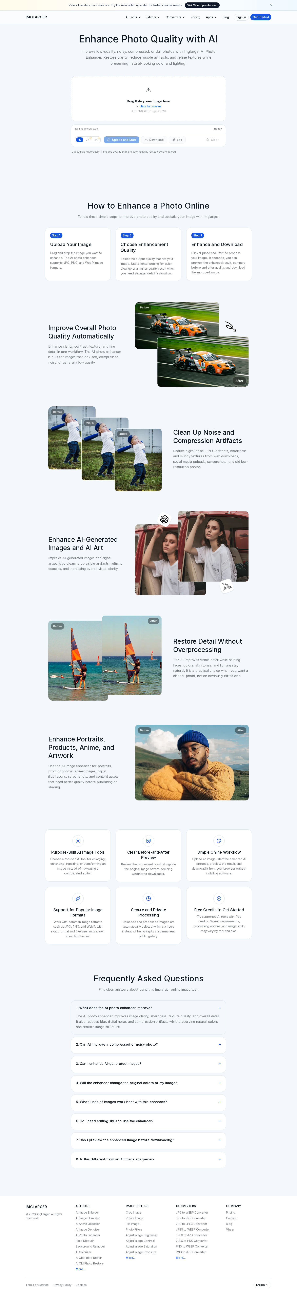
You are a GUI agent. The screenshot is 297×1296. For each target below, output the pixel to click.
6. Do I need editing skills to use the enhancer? (148, 1121)
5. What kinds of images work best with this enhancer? (148, 1102)
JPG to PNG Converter (191, 1218)
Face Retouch (85, 1240)
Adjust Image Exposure (141, 1252)
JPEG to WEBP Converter (193, 1229)
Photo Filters (134, 1229)
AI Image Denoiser (88, 1229)
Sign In (241, 17)
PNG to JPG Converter (191, 1252)
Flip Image (132, 1223)
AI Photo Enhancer (88, 1235)
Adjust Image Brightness (142, 1235)
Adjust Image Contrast (140, 1240)
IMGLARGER (36, 17)
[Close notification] (271, 5)
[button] (148, 98)
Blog (226, 17)
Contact (231, 1218)
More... (80, 1269)
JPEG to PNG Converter (191, 1240)
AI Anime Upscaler (88, 1223)
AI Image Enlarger (87, 1212)
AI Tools (131, 17)
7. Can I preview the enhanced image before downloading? (148, 1140)
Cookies (81, 1285)
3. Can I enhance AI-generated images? (148, 1064)
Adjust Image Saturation (141, 1246)
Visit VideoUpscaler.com (202, 5)
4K (96, 139)
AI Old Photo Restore (90, 1263)
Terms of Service (37, 1285)
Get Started (261, 17)
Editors (151, 17)
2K (87, 139)
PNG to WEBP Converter (192, 1246)
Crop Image (133, 1212)
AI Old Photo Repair (89, 1257)
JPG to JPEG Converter (191, 1223)
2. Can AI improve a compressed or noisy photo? (148, 1044)
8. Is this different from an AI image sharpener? (148, 1159)
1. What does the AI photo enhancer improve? (148, 1008)
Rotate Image (134, 1218)
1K (79, 139)
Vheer (230, 1229)
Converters (173, 17)
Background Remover (90, 1246)
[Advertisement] (148, 167)
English (260, 1284)
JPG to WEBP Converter (192, 1212)
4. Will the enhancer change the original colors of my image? (148, 1083)
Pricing (195, 17)
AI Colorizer (83, 1252)
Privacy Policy (62, 1285)
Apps (209, 17)
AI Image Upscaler (88, 1218)
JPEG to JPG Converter (191, 1235)
